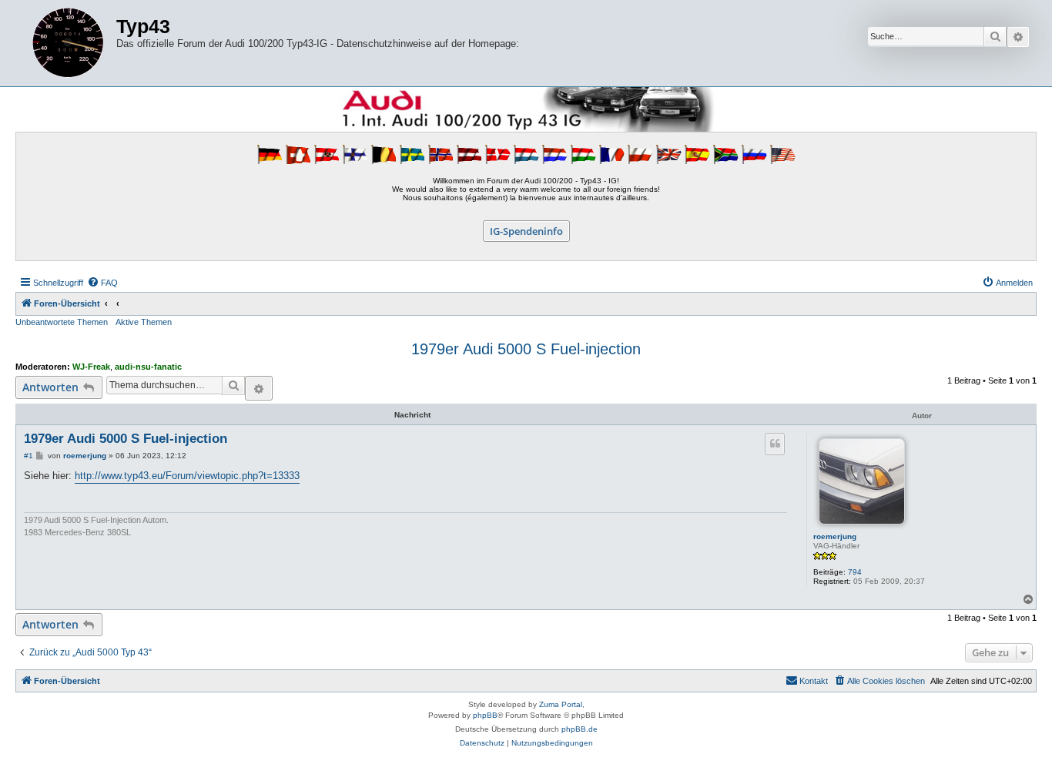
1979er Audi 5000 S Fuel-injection (526, 348)
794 (855, 572)
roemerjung (834, 536)
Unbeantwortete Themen (61, 322)
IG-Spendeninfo (526, 231)
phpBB (485, 715)
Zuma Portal (560, 704)
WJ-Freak (91, 366)
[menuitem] (102, 282)
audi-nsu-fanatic (148, 366)
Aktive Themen (144, 322)
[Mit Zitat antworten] (775, 443)
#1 (28, 455)
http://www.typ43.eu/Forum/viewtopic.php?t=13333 (187, 475)
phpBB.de (579, 729)
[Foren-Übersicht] (67, 43)
